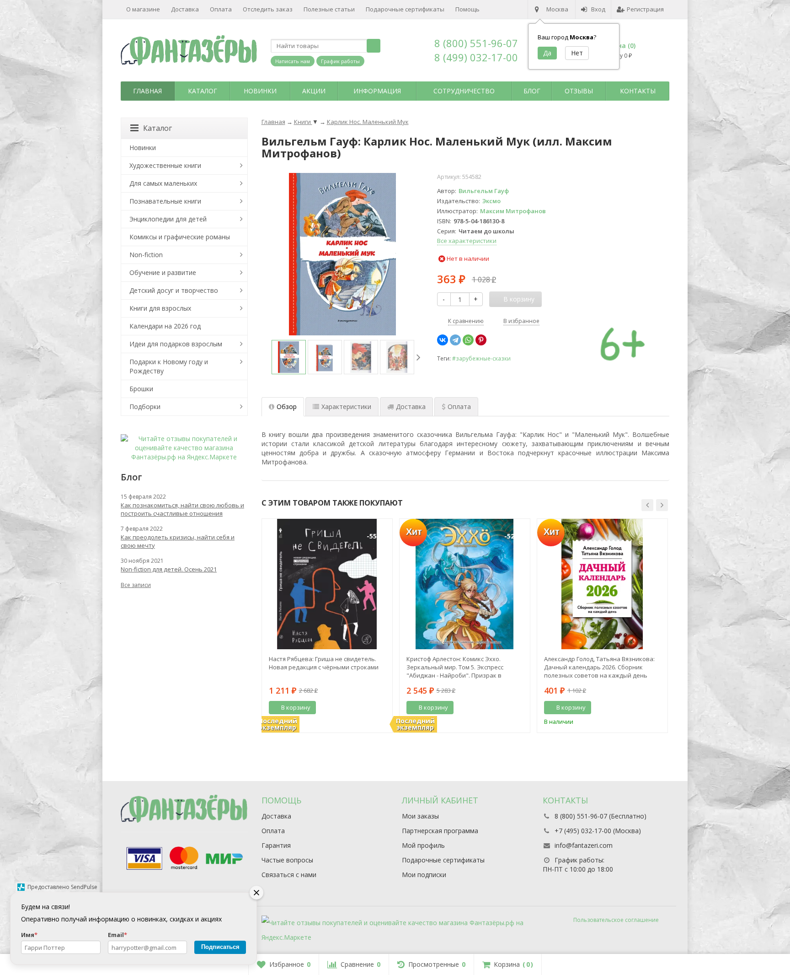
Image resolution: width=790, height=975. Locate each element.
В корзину (295, 707)
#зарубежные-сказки (481, 358)
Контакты (638, 90)
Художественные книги (165, 165)
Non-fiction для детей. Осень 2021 (169, 569)
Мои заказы (420, 816)
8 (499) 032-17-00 (476, 57)
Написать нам (292, 61)
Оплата (221, 9)
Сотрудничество (464, 90)
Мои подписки (424, 874)
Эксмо (491, 201)
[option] (289, 357)
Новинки (260, 90)
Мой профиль (423, 845)
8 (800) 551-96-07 (476, 43)
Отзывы (579, 90)
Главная (147, 90)
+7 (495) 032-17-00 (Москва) (598, 830)
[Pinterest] (480, 339)
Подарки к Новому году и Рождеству (168, 366)
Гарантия (276, 845)
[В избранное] (382, 708)
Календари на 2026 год (165, 326)
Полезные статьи (329, 9)
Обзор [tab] (287, 406)
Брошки (141, 388)
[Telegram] (455, 339)
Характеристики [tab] (346, 406)
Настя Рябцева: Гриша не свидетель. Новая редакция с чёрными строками (324, 663)
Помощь (467, 9)
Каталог (202, 90)
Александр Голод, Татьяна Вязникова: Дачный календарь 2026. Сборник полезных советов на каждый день (599, 667)
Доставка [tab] (411, 406)
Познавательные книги (165, 201)
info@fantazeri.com (584, 845)
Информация (377, 90)
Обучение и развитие (162, 272)
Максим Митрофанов (513, 211)
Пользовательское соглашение (616, 920)
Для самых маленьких (163, 183)
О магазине (143, 9)
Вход (598, 9)
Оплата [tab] (459, 406)
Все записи (136, 585)
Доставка (185, 9)
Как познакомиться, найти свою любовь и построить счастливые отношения (182, 509)
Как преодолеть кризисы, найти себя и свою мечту (178, 541)
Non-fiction (146, 254)
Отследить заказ (268, 9)
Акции (314, 90)
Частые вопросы (287, 860)
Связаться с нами (289, 874)
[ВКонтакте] (442, 339)
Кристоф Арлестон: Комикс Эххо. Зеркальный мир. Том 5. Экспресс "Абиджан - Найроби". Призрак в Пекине (454, 667)
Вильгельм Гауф (484, 191)
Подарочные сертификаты (405, 9)
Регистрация (645, 9)
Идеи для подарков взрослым (175, 343)
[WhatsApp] (468, 339)
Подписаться (220, 946)
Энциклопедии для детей (168, 219)
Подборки (144, 406)
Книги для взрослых (160, 308)
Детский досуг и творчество (173, 290)
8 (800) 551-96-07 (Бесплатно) (600, 816)
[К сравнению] (368, 708)
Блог (531, 90)
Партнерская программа (440, 830)
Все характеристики (466, 241)
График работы (340, 61)
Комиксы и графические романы (179, 236)
